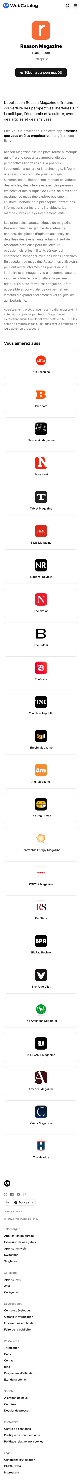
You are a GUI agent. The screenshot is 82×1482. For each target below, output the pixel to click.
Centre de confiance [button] (17, 1428)
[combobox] (24, 1202)
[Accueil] (20, 5)
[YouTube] (18, 1194)
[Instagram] (24, 1194)
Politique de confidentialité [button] (22, 1435)
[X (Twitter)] (5, 1194)
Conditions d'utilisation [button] (19, 1459)
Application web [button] (15, 1248)
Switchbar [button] (11, 1254)
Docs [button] (7, 1354)
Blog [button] (7, 1366)
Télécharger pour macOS (43, 72)
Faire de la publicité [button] (17, 1329)
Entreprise (41, 59)
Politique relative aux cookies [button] (23, 1441)
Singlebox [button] (11, 1261)
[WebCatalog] (7, 1183)
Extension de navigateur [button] (20, 1242)
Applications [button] (12, 1279)
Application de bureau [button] (19, 1235)
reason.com (41, 53)
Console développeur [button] (18, 1310)
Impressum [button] (11, 1472)
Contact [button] (9, 1360)
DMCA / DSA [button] (12, 1466)
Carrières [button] (10, 1404)
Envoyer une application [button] (20, 1323)
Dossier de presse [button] (16, 1410)
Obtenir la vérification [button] (18, 1316)
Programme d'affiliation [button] (19, 1373)
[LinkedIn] (12, 1194)
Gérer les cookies (14, 1211)
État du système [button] (15, 1379)
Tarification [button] (11, 1347)
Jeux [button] (7, 1285)
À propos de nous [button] (16, 1397)
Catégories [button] (11, 1292)
